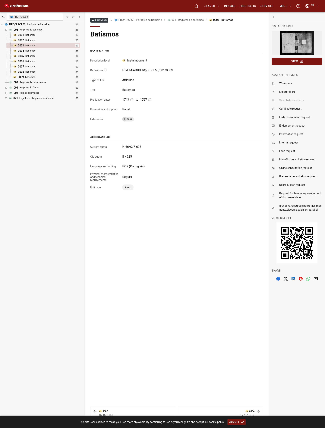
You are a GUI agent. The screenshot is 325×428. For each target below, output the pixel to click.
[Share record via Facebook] (278, 278)
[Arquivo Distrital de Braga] (17, 6)
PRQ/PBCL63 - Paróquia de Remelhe (140, 19)
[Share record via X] (285, 278)
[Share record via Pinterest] (300, 278)
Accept (234, 421)
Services (266, 6)
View (294, 61)
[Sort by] (67, 17)
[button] (211, 6)
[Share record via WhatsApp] (308, 278)
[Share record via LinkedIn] (293, 278)
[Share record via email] (316, 278)
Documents (99, 20)
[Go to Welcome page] (196, 6)
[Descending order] (73, 17)
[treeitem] (47, 45)
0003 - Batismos (223, 19)
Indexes (229, 6)
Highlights (248, 6)
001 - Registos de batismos (188, 19)
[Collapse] (79, 17)
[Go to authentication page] (298, 6)
